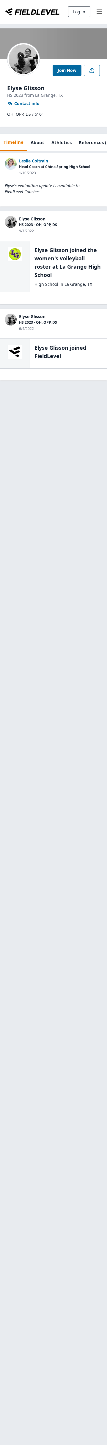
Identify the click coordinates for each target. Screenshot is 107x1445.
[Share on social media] (92, 70)
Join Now (67, 70)
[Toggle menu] (99, 11)
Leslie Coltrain (33, 161)
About (37, 142)
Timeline (13, 142)
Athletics (61, 142)
